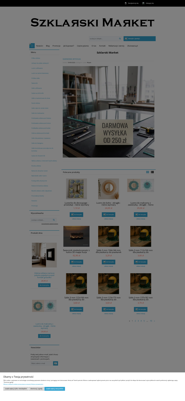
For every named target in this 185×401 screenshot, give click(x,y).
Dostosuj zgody (36, 389)
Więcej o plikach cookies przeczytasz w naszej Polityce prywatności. (23, 384)
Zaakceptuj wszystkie (54, 389)
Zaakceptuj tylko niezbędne (16, 389)
